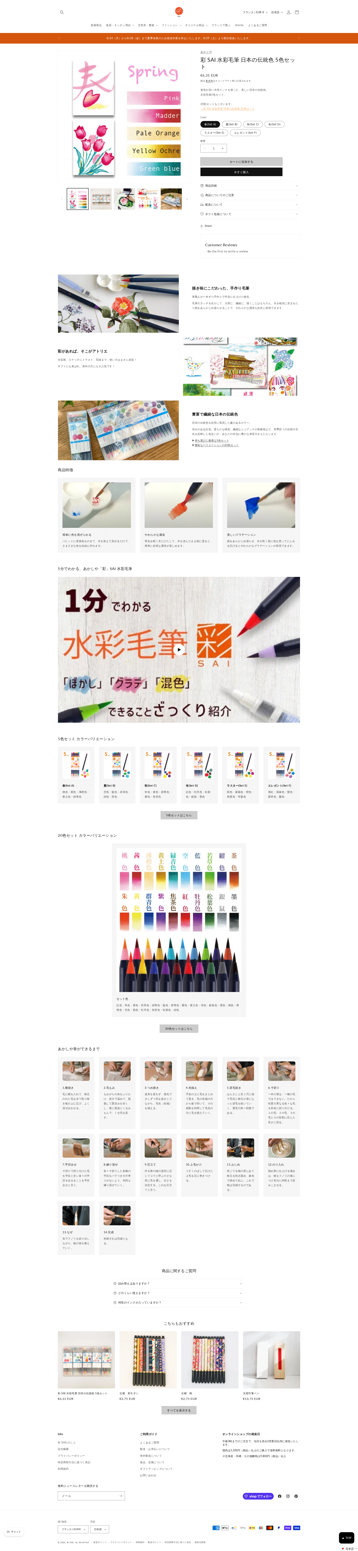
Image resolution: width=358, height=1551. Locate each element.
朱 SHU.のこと (67, 1442)
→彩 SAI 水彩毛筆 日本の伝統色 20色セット (227, 108)
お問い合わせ (148, 1475)
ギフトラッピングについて (156, 1468)
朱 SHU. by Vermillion (78, 1542)
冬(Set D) (274, 124)
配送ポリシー (154, 1542)
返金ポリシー (99, 1542)
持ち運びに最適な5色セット (212, 440)
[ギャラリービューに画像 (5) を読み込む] (171, 199)
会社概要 (63, 1449)
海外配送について (151, 1455)
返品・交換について (152, 1462)
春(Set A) (210, 124)
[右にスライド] (187, 199)
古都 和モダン (129, 1393)
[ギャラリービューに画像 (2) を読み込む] (101, 199)
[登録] (121, 1496)
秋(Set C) (253, 124)
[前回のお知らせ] (59, 38)
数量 (202, 140)
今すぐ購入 (241, 172)
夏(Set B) (232, 124)
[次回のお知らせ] (299, 38)
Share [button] (208, 225)
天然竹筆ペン (251, 1393)
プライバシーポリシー (71, 1455)
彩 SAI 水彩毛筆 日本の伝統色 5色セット (83, 1393)
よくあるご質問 (149, 1442)
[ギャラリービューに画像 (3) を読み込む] (124, 199)
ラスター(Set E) (214, 132)
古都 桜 (186, 1393)
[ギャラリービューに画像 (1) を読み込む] (77, 199)
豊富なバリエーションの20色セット (217, 445)
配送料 (209, 80)
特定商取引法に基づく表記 (74, 1462)
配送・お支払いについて (155, 1449)
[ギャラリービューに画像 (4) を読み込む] (147, 199)
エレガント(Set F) (245, 132)
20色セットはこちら (179, 1028)
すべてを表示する (179, 1410)
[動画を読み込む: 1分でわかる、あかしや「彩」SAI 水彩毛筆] (179, 650)
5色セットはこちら (179, 815)
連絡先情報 (200, 1542)
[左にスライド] (62, 199)
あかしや (206, 51)
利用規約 (63, 1468)
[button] (62, 12)
